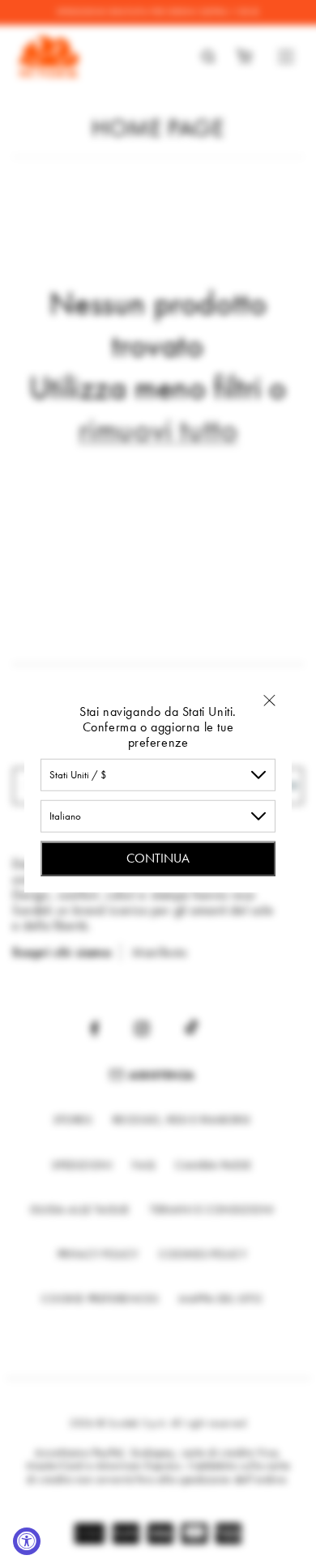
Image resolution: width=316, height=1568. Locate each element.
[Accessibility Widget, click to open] (27, 1541)
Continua (158, 857)
